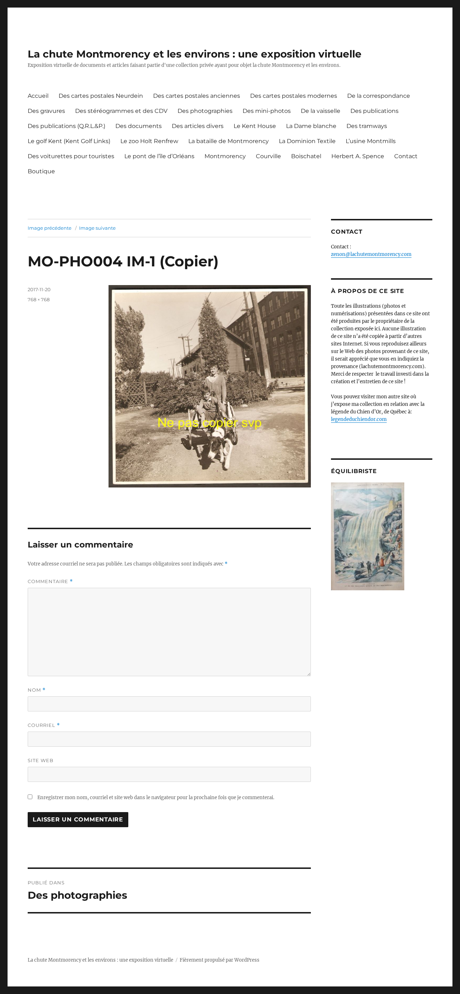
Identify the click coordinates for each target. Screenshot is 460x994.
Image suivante (97, 228)
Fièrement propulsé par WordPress (219, 960)
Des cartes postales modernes (293, 95)
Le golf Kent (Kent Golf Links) (69, 141)
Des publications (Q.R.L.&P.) (66, 126)
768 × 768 (39, 299)
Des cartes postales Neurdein (101, 95)
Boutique (41, 171)
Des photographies (205, 110)
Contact (406, 156)
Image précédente (50, 228)
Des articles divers (198, 126)
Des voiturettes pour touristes (71, 156)
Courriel (44, 725)
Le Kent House (255, 126)
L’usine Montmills (371, 141)
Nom (37, 690)
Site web (41, 760)
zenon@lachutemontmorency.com (371, 254)
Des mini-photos (267, 110)
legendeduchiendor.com (359, 419)
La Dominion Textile (307, 141)
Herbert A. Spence (357, 156)
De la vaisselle (320, 110)
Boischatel (306, 156)
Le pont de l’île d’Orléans (159, 156)
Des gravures (46, 110)
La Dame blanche (311, 126)
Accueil (38, 95)
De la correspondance (378, 95)
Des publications (374, 110)
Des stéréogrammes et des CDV (121, 110)
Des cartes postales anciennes (196, 95)
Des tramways (366, 126)
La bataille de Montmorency (228, 141)
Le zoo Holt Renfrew (149, 141)
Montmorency (225, 156)
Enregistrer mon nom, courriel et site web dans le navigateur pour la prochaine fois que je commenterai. (155, 797)
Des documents (138, 126)
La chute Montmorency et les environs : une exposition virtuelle (195, 54)
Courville (268, 156)
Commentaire (50, 581)
